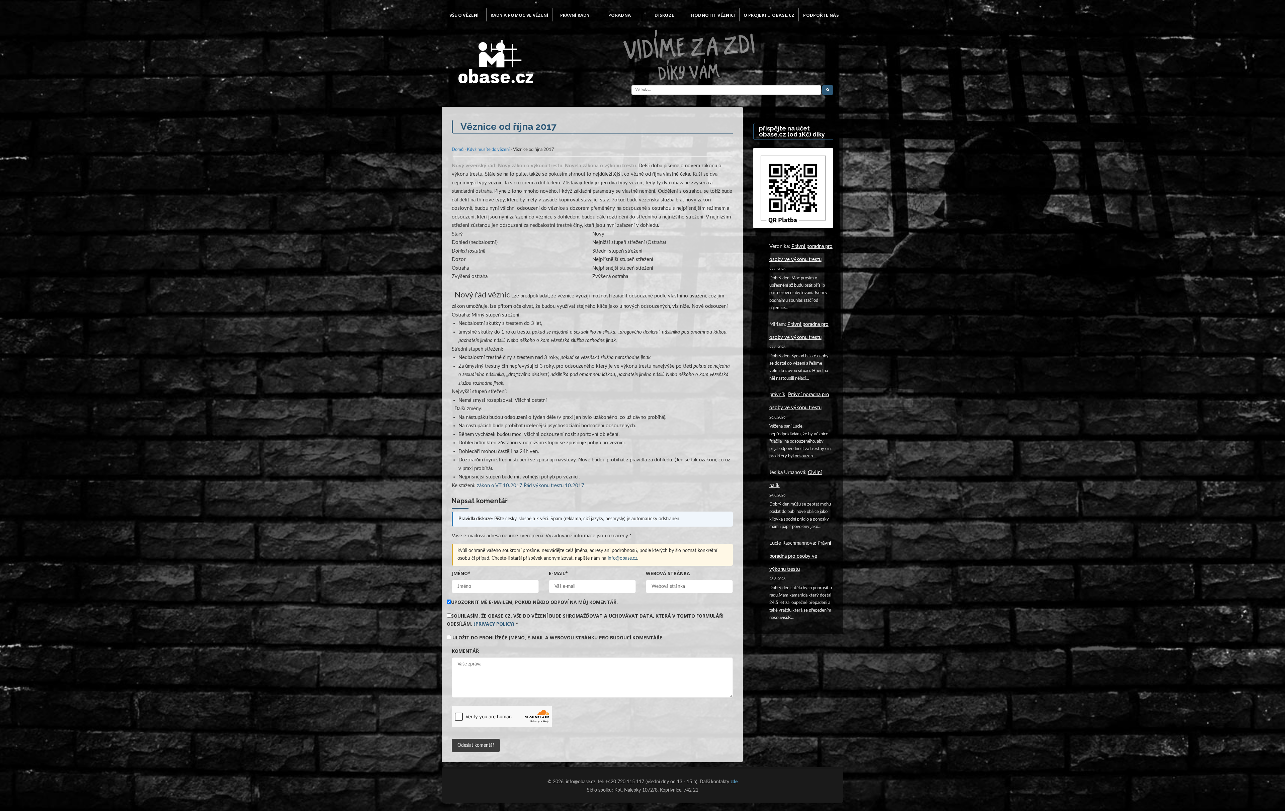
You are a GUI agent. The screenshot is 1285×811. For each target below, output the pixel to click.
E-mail (558, 573)
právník (777, 394)
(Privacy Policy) (494, 624)
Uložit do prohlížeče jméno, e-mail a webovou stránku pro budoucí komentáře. (558, 637)
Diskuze (664, 15)
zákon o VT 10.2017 (499, 485)
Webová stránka (668, 573)
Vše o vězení (464, 15)
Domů (457, 150)
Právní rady (575, 15)
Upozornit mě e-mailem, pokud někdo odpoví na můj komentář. (534, 602)
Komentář (465, 651)
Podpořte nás (821, 15)
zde (734, 782)
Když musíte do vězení (488, 150)
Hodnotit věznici (713, 15)
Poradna (619, 15)
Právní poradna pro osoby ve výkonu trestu (800, 556)
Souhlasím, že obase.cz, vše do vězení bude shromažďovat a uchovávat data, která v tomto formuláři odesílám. (585, 620)
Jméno (461, 573)
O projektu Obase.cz (769, 15)
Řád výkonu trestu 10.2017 (554, 485)
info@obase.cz (622, 558)
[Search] (827, 90)
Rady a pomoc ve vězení (519, 15)
